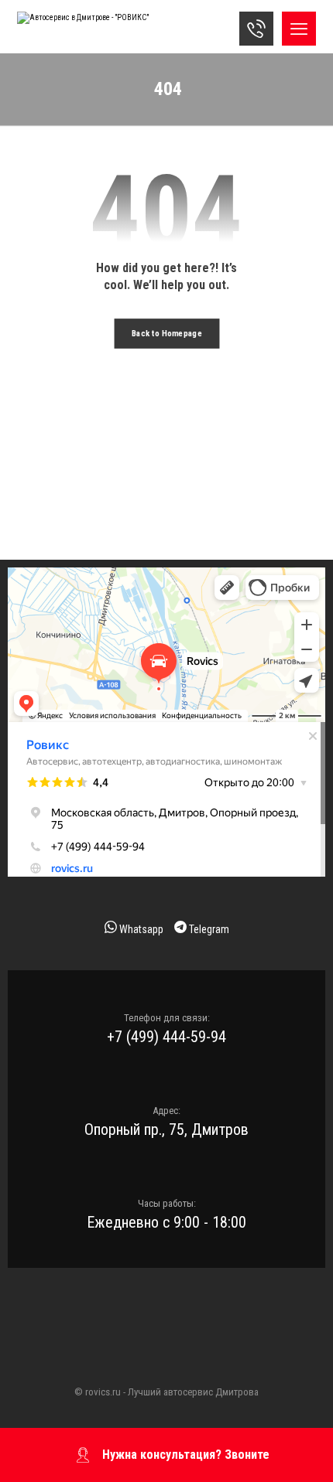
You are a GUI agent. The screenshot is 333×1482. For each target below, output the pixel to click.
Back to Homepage (167, 334)
